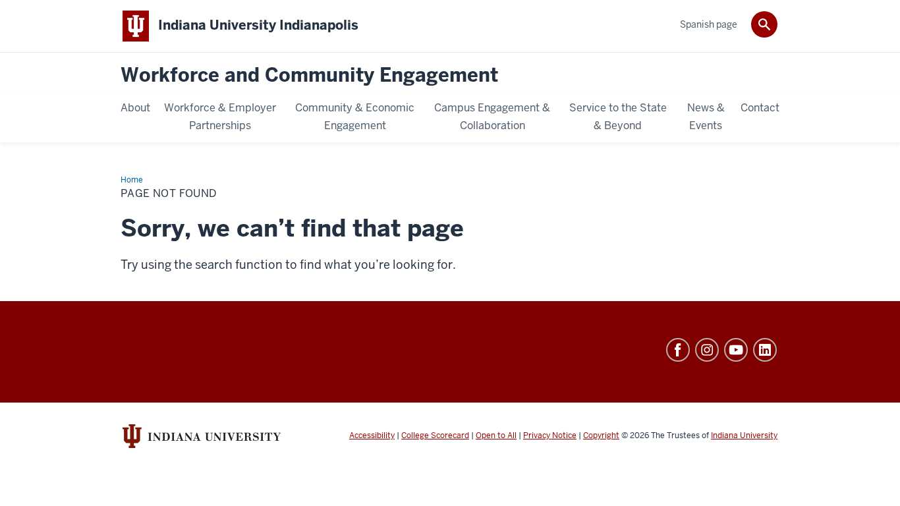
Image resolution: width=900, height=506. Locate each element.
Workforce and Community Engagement (309, 75)
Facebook (678, 350)
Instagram (707, 350)
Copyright (601, 435)
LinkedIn (765, 350)
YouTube (736, 350)
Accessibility (372, 435)
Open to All (496, 435)
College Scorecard (435, 435)
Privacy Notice (550, 435)
